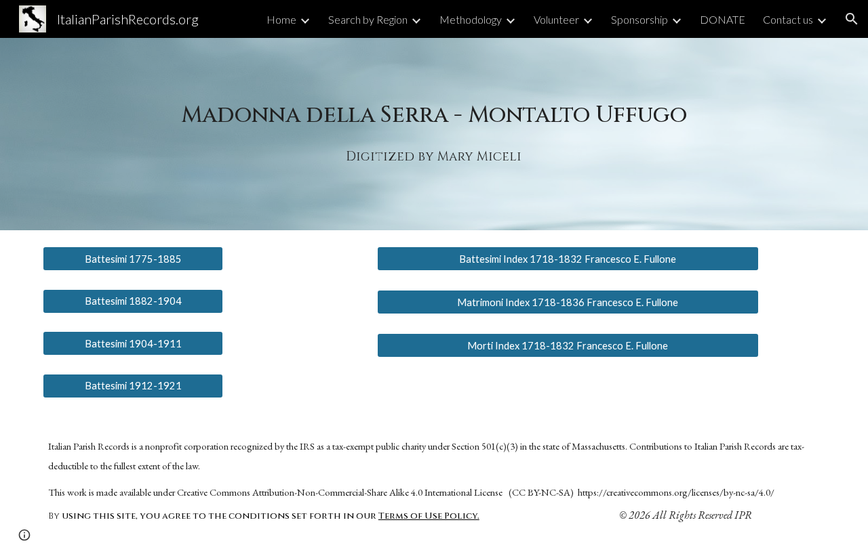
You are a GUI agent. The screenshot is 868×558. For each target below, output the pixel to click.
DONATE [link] (722, 19)
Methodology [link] (470, 19)
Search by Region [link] (368, 19)
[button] (851, 19)
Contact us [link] (788, 19)
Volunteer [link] (556, 19)
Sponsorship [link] (639, 19)
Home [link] (281, 19)
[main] (433, 114)
